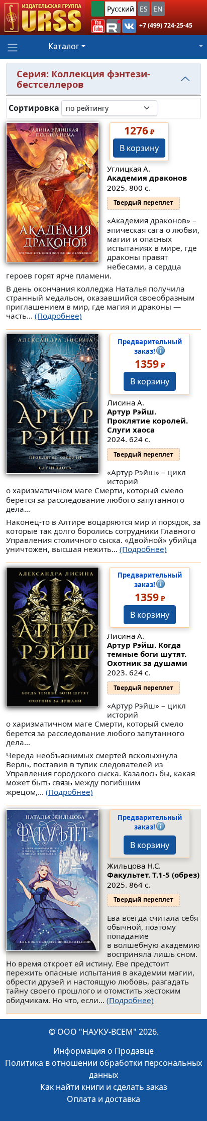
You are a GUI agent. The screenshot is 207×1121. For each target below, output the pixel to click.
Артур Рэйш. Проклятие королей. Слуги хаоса (147, 420)
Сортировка (34, 108)
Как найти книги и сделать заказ (103, 1086)
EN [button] (158, 9)
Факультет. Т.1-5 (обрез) (153, 875)
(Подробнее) (58, 316)
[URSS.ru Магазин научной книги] (42, 17)
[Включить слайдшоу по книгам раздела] (165, 107)
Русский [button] (120, 9)
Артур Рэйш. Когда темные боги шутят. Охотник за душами (147, 654)
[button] (98, 26)
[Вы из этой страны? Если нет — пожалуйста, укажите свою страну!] (97, 9)
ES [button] (144, 9)
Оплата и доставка (103, 1098)
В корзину (139, 148)
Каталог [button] (63, 46)
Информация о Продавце (103, 1050)
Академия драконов (147, 178)
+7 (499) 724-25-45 (165, 25)
